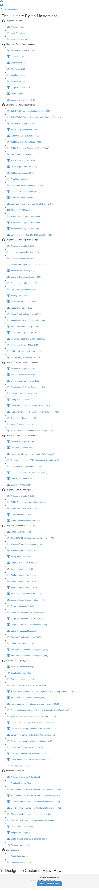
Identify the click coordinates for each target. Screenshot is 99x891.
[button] (1, 2)
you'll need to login (60, 880)
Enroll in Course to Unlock (49, 883)
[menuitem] (1, 6)
